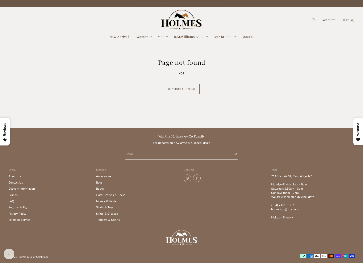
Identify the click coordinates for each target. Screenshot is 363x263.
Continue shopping (181, 89)
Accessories (103, 176)
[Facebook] (196, 178)
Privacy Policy (17, 214)
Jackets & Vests (106, 201)
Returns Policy (17, 207)
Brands (13, 195)
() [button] (348, 20)
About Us (14, 176)
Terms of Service (19, 220)
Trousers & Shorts (108, 220)
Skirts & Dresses (107, 214)
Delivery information (21, 189)
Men (161, 36)
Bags (99, 183)
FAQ (11, 201)
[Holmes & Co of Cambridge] (181, 20)
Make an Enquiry (282, 217)
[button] (313, 20)
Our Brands (223, 36)
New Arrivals (119, 36)
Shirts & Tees (104, 207)
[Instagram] (187, 178)
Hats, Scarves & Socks (110, 195)
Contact (248, 36)
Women (142, 36)
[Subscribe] (232, 154)
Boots (100, 189)
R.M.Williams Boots (189, 36)
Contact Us (15, 183)
